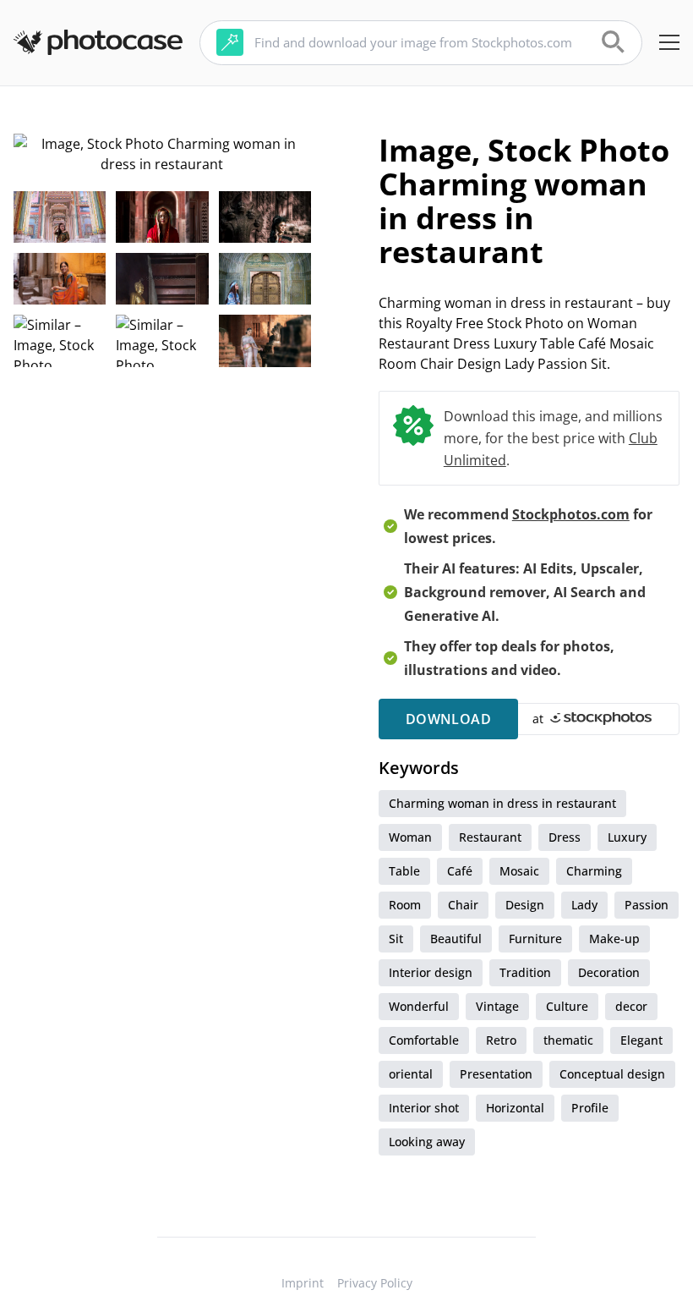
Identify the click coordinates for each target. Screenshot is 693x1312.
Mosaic (519, 871)
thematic (568, 1040)
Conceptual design (612, 1074)
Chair (463, 905)
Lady (584, 905)
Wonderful (419, 1006)
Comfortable (424, 1040)
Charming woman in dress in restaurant (502, 803)
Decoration (609, 972)
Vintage (497, 1006)
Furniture (535, 938)
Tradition (525, 972)
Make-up (614, 938)
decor (631, 1006)
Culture (567, 1006)
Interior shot (424, 1108)
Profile (589, 1108)
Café (459, 871)
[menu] (669, 42)
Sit (396, 938)
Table (404, 871)
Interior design (430, 972)
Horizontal (515, 1108)
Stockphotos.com (571, 514)
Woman (410, 837)
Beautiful (456, 938)
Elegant (641, 1040)
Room (405, 905)
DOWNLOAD (448, 719)
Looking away (427, 1142)
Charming (594, 871)
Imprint (302, 1283)
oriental (411, 1074)
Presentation (496, 1074)
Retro (501, 1040)
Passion (646, 905)
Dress (564, 837)
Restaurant (490, 837)
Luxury (627, 837)
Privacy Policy (374, 1283)
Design (524, 905)
